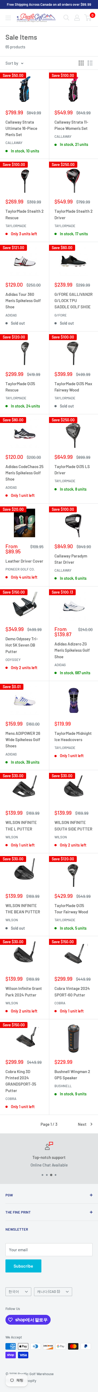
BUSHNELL (63, 1086)
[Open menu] (8, 18)
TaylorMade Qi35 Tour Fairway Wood (71, 908)
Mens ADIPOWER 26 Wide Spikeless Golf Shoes (22, 739)
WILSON (11, 837)
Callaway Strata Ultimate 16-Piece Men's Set (21, 128)
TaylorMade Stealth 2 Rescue (24, 214)
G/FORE (60, 315)
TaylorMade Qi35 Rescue (20, 386)
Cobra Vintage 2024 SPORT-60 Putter (72, 991)
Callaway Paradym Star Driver (70, 559)
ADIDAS (11, 315)
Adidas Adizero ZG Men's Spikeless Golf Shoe (72, 650)
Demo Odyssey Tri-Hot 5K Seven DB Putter (21, 645)
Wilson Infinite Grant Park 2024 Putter (23, 991)
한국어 (13, 1291)
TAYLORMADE (15, 226)
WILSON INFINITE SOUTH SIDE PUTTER (73, 825)
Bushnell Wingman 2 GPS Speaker (72, 1074)
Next (82, 1124)
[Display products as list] (90, 63)
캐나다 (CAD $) (48, 1291)
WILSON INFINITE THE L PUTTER (21, 825)
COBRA (59, 1003)
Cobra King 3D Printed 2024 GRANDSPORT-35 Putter (20, 1081)
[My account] (77, 18)
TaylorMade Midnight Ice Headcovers (73, 736)
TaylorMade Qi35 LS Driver (72, 469)
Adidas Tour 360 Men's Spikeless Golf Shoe (23, 300)
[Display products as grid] (81, 63)
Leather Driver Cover (24, 561)
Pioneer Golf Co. (20, 569)
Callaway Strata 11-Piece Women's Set (71, 125)
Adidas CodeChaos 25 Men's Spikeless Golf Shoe (24, 473)
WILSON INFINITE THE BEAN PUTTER (22, 908)
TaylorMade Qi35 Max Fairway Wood (73, 386)
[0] (88, 17)
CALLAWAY (14, 142)
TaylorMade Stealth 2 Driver (73, 214)
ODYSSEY (13, 659)
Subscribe (23, 1265)
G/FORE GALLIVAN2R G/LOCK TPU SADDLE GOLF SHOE (73, 300)
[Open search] (66, 18)
